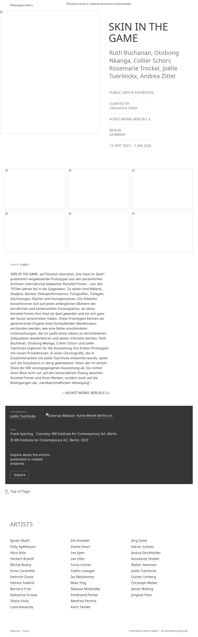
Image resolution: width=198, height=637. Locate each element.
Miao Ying (78, 582)
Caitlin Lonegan (83, 570)
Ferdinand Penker (84, 595)
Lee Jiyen (77, 552)
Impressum (15, 631)
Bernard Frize (20, 588)
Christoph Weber (144, 582)
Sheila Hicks (19, 601)
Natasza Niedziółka (85, 588)
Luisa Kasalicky (21, 607)
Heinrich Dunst (22, 576)
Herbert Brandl (22, 558)
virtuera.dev (182, 631)
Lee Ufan (77, 558)
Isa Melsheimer (83, 576)
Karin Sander (81, 607)
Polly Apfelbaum (23, 546)
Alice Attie (18, 552)
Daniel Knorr (80, 546)
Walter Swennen (144, 564)
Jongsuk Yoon (141, 595)
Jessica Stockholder (146, 552)
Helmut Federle (22, 582)
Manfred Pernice (83, 601)
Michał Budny (20, 564)
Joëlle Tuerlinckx (23, 416)
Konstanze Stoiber (145, 558)
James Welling (142, 588)
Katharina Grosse (23, 595)
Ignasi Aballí (19, 540)
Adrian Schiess (142, 546)
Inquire (19, 474)
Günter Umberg (143, 576)
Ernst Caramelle (22, 570)
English (24, 264)
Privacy (26, 631)
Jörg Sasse (139, 540)
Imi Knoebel (80, 540)
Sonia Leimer (81, 564)
